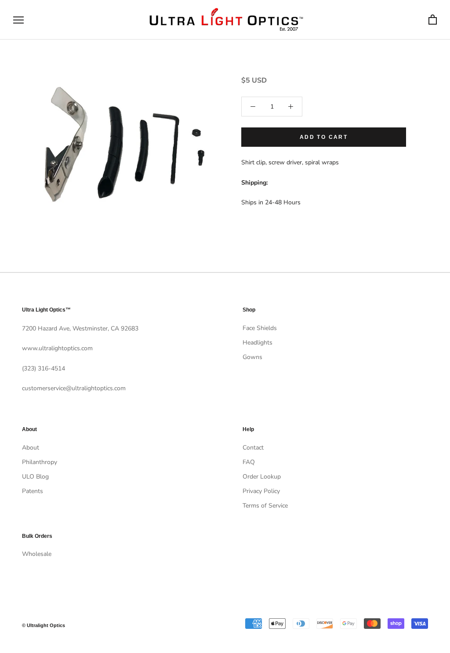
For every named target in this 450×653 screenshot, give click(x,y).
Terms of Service (265, 505)
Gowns (252, 357)
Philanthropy (39, 462)
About (30, 447)
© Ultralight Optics (43, 625)
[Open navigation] (18, 20)
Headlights (257, 342)
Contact (253, 447)
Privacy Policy (261, 491)
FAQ (249, 462)
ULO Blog (35, 476)
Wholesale (36, 554)
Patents (32, 491)
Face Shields (260, 328)
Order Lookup (262, 476)
